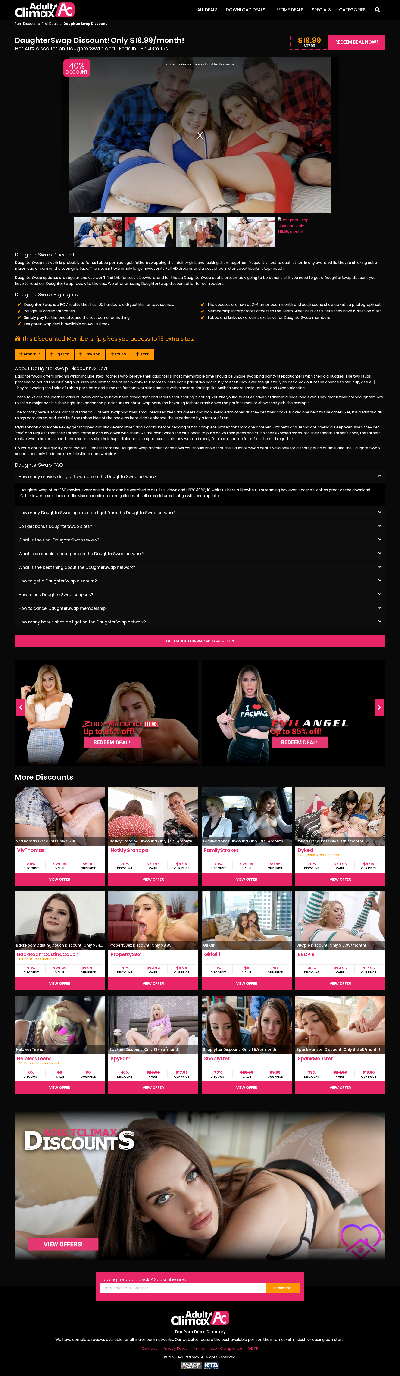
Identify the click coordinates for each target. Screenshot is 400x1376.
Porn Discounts (27, 23)
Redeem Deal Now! (356, 42)
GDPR (253, 1348)
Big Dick (61, 354)
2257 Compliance (226, 1348)
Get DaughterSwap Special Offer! (200, 641)
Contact (149, 1348)
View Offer (59, 879)
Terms (199, 1348)
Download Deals (245, 10)
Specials (321, 10)
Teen (144, 354)
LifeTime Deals (288, 10)
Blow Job (91, 354)
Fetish (120, 354)
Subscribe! (283, 1288)
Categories (352, 10)
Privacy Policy (175, 1348)
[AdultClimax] (45, 9)
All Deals (207, 10)
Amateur (31, 354)
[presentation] (20, 707)
